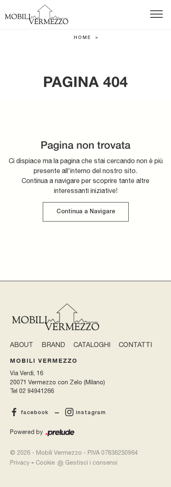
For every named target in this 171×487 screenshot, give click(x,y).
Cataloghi (91, 344)
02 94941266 (36, 390)
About (21, 344)
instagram (91, 412)
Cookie (45, 462)
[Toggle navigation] (156, 14)
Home (82, 38)
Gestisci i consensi (91, 462)
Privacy (19, 462)
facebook (35, 412)
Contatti (135, 344)
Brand (53, 344)
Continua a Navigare (85, 212)
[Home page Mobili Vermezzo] (36, 14)
